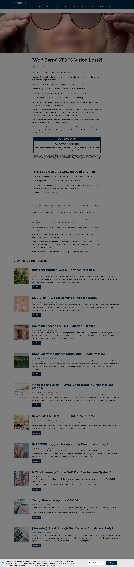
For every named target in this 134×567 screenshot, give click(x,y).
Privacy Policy (48, 565)
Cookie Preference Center (96, 562)
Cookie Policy (57, 565)
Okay (111, 562)
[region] (67, 563)
